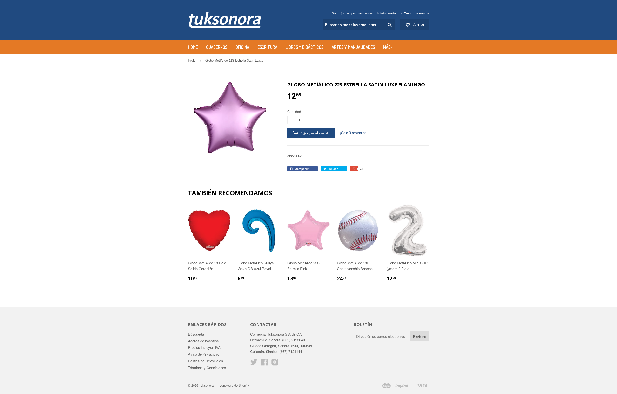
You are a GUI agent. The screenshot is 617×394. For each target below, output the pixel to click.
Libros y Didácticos (304, 47)
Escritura (267, 47)
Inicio (191, 60)
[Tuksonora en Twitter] (253, 363)
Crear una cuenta (416, 13)
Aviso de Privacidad (203, 354)
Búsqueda (196, 334)
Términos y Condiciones (207, 367)
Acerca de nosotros (203, 340)
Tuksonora (206, 385)
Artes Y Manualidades (353, 47)
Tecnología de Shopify (233, 385)
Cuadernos (216, 47)
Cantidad (294, 111)
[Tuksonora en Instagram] (275, 363)
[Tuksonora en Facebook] (264, 363)
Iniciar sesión (387, 13)
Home (193, 47)
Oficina (242, 47)
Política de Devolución (205, 360)
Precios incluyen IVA (204, 347)
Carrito (418, 24)
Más (386, 47)
